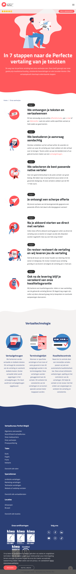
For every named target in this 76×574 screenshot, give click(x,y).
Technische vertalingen (13, 485)
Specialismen (10, 473)
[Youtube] (48, 538)
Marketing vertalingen (13, 482)
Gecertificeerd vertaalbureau (15, 434)
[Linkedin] (61, 532)
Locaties (8, 499)
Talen (7, 448)
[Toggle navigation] (73, 4)
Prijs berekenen (66, 11)
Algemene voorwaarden (13, 431)
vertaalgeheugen (56, 154)
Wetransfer (34, 121)
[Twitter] (48, 532)
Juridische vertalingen (12, 479)
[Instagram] (55, 538)
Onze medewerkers (12, 437)
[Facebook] (55, 532)
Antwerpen (9, 505)
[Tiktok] (61, 538)
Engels (7, 456)
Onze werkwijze (10, 440)
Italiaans (8, 462)
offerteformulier (56, 118)
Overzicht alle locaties (12, 514)
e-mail (68, 118)
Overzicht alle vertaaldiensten (15, 494)
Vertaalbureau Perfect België (17, 425)
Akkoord (10, 568)
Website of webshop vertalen (15, 488)
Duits (7, 453)
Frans (7, 459)
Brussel (7, 508)
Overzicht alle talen (12, 468)
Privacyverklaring (11, 443)
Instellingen (26, 568)
